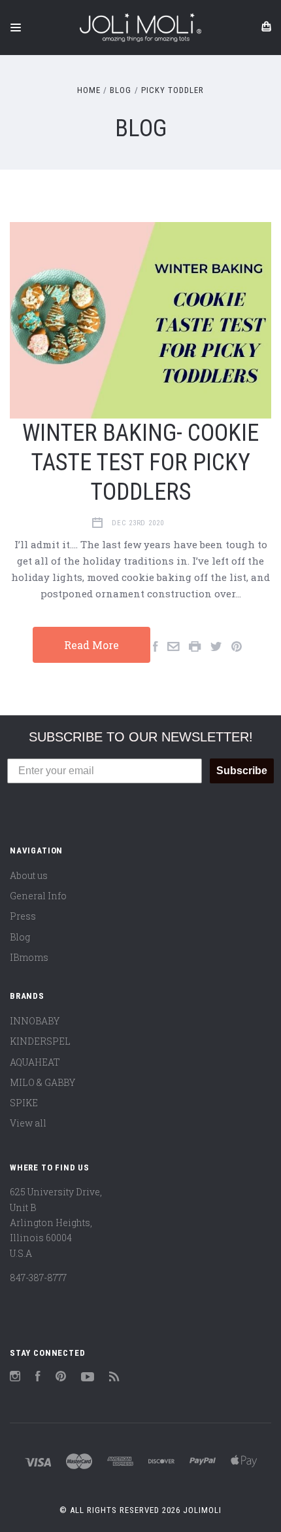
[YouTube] (87, 1378)
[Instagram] (15, 1378)
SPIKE (24, 1102)
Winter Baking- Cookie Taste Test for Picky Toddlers (140, 462)
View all (28, 1123)
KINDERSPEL (40, 1041)
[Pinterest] (61, 1378)
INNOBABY (34, 1021)
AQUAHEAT (35, 1062)
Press (23, 916)
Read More (91, 645)
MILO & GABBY (42, 1082)
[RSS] (114, 1378)
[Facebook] (38, 1378)
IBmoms (29, 957)
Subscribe (241, 770)
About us (29, 875)
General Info (38, 895)
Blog (20, 937)
